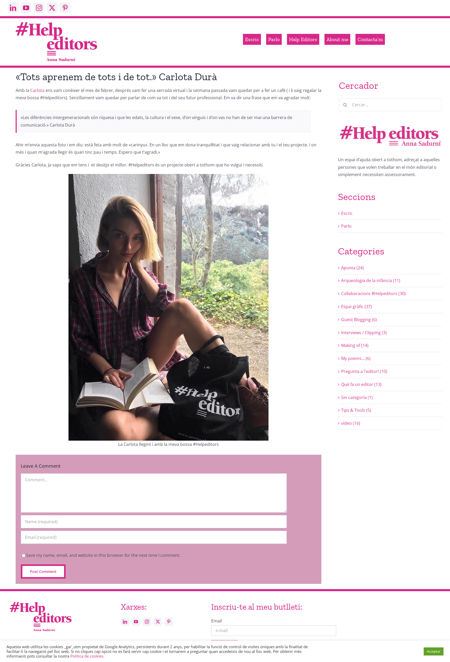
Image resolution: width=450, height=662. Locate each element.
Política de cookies (86, 656)
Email (216, 621)
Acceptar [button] (433, 651)
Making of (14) (354, 345)
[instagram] (39, 8)
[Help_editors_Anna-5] (40, 601)
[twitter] (52, 8)
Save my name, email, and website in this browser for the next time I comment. (103, 555)
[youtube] (26, 8)
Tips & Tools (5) (356, 410)
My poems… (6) (356, 358)
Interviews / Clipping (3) (364, 332)
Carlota (37, 90)
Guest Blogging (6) (359, 319)
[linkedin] (13, 8)
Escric (347, 213)
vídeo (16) (350, 423)
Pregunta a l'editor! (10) (364, 371)
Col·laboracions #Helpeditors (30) (373, 293)
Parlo (346, 226)
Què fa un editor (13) (361, 384)
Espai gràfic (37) (356, 306)
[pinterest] (65, 8)
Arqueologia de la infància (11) (370, 280)
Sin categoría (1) (357, 397)
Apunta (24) (352, 268)
